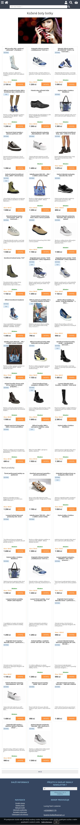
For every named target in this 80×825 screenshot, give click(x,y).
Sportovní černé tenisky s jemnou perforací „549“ (14, 133)
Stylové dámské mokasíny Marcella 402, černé (66, 175)
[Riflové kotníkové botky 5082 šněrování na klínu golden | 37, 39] (40, 354)
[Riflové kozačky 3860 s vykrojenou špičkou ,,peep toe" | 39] (39, 440)
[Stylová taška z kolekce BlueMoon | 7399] (65, 438)
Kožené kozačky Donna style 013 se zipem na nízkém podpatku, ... (14, 385)
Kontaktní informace (20, 812)
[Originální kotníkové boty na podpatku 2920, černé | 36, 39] (66, 486)
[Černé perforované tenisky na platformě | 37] (14, 486)
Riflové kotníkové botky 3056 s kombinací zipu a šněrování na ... (14, 92)
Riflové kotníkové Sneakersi (14, 300)
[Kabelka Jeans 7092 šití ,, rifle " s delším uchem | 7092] (40, 528)
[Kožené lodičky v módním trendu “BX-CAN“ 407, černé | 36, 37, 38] (40, 653)
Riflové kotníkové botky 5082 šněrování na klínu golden (40, 342)
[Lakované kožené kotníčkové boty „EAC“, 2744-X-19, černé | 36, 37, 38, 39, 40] (66, 145)
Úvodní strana (20, 803)
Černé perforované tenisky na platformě (14, 474)
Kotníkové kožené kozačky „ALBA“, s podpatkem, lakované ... (66, 343)
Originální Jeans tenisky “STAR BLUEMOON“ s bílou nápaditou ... (40, 259)
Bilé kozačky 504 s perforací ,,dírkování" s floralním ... (14, 49)
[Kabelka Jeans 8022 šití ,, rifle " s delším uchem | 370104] (40, 187)
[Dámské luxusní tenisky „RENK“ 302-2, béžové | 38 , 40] (40, 695)
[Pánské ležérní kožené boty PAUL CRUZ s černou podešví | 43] (40, 229)
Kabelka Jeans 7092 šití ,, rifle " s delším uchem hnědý (40, 516)
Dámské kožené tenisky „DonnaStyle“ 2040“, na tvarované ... (14, 217)
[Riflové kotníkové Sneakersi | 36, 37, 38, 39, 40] (14, 312)
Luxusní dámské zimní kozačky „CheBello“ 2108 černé (65, 384)
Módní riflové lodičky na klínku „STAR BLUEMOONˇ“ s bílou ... (66, 301)
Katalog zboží (20, 805)
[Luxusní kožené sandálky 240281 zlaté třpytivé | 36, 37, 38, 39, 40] (14, 612)
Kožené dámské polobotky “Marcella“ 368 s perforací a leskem (65, 217)
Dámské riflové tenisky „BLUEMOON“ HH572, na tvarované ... (65, 50)
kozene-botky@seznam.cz (54, 815)
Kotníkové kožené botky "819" (14, 258)
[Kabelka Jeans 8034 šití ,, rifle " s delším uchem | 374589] (14, 354)
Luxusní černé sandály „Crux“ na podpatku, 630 (40, 599)
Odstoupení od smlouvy (20, 814)
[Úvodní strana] (7, 3)
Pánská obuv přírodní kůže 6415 (40, 91)
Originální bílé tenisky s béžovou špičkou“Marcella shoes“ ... (14, 726)
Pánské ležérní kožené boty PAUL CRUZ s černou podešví (40, 216)
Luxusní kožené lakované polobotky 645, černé (14, 516)
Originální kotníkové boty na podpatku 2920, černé (65, 474)
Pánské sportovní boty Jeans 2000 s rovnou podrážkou (14, 426)
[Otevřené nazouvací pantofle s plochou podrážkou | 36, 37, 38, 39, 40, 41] (40, 486)
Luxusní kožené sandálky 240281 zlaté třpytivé (14, 599)
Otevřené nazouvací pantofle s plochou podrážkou (40, 474)
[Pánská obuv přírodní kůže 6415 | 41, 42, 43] (40, 103)
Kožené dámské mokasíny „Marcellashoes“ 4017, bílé (40, 133)
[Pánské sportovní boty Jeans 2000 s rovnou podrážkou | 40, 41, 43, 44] (14, 438)
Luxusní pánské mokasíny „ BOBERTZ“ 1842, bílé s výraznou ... (65, 558)
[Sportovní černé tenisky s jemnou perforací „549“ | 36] (14, 145)
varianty (20, 84)
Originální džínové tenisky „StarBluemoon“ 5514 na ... (40, 49)
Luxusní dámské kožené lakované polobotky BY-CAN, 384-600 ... (65, 642)
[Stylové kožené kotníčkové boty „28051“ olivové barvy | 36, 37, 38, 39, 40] (14, 187)
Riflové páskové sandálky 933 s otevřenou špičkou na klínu (39, 300)
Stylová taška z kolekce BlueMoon (66, 91)
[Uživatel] (67, 3)
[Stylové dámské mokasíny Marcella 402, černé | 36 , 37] (66, 187)
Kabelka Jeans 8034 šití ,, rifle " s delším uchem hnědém (14, 342)
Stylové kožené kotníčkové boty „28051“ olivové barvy (14, 175)
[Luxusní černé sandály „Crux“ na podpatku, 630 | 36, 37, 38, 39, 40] (40, 612)
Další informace (46, 822)
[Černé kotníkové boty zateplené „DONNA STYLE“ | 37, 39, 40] (40, 396)
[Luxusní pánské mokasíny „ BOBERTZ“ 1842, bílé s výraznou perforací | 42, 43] (66, 571)
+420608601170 (50, 810)
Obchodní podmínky (20, 810)
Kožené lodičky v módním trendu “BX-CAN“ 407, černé (40, 641)
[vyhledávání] (72, 3)
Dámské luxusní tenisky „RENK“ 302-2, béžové (40, 683)
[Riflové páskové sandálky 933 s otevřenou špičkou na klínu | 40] (40, 312)
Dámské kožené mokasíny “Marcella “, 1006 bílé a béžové (66, 683)
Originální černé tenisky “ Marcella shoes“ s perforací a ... (65, 599)
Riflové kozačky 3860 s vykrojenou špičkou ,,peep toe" (40, 427)
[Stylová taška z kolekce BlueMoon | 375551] (66, 103)
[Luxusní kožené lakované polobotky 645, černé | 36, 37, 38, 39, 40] (14, 528)
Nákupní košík (20, 808)
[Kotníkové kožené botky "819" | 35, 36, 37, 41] (14, 270)
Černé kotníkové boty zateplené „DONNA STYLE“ (40, 384)
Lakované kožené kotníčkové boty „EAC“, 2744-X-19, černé (66, 133)
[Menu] (2, 2)
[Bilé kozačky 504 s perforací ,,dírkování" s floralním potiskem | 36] (14, 61)
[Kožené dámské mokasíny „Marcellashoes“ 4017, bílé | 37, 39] (40, 145)
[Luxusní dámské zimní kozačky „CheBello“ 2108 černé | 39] (65, 396)
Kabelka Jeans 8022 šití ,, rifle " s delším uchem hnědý (40, 175)
